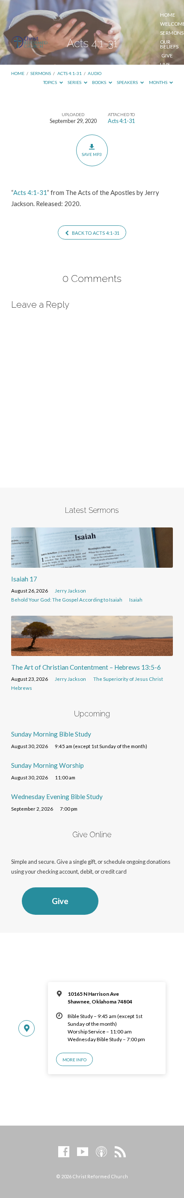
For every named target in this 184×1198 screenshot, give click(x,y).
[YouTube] (82, 1152)
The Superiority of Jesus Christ (128, 679)
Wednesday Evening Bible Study (57, 796)
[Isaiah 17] (92, 562)
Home (167, 15)
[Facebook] (63, 1152)
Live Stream (170, 67)
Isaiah (135, 599)
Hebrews (21, 688)
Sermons (172, 33)
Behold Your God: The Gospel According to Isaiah (66, 599)
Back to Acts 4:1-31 (95, 233)
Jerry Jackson (70, 590)
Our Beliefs (169, 44)
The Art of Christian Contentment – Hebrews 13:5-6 (86, 667)
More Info (74, 1059)
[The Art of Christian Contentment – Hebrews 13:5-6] (92, 650)
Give (167, 55)
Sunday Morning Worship (47, 765)
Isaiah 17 (24, 579)
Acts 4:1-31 (121, 120)
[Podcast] (101, 1152)
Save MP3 (92, 154)
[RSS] (120, 1152)
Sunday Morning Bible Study (51, 734)
